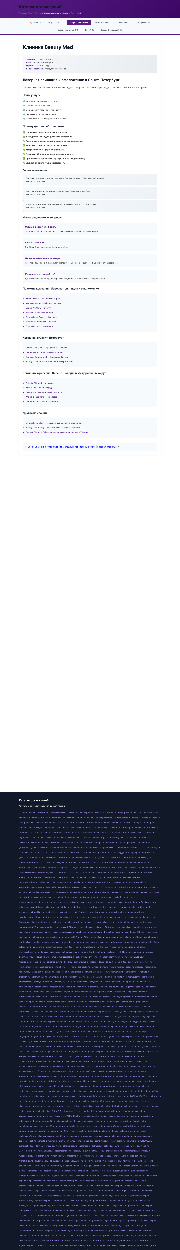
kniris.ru (40, 1185)
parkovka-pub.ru (146, 1230)
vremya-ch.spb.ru (78, 1131)
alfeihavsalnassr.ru (27, 952)
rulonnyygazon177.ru (28, 927)
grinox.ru (66, 1091)
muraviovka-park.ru (58, 977)
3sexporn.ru (63, 877)
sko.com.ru (101, 1071)
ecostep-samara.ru (57, 1071)
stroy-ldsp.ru (98, 1151)
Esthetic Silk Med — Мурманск (40, 383)
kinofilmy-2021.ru (61, 981)
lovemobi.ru (24, 1235)
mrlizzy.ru (145, 1151)
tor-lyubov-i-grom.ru (113, 932)
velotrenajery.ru (117, 837)
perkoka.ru (138, 927)
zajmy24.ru (77, 882)
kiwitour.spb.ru (146, 1205)
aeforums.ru (107, 1041)
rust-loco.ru (24, 1026)
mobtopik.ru (87, 1106)
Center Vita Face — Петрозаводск (42, 401)
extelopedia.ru (63, 1021)
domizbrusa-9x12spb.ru (66, 927)
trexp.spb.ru (92, 1245)
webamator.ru (38, 937)
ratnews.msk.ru (151, 1165)
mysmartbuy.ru (68, 942)
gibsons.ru (86, 1240)
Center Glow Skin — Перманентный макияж (46, 347)
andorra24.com (114, 1126)
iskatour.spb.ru (98, 1021)
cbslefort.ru (99, 1165)
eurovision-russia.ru (41, 817)
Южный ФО (89, 30)
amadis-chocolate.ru (56, 1001)
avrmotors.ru (149, 1066)
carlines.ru (66, 1081)
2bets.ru (106, 996)
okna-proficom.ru (54, 991)
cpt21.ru (29, 1016)
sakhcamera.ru (110, 1006)
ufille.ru (32, 812)
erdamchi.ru (24, 977)
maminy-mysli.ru (68, 1185)
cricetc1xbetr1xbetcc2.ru (30, 862)
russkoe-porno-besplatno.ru (32, 962)
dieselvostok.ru (147, 1026)
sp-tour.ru (144, 1106)
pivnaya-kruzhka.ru (43, 981)
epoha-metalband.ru (100, 1026)
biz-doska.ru (84, 967)
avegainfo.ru (120, 1016)
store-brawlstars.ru (151, 867)
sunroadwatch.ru (114, 1165)
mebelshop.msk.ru (85, 1066)
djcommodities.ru (54, 947)
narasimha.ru (38, 947)
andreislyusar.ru (67, 932)
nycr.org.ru (53, 1131)
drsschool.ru (122, 1096)
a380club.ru (109, 927)
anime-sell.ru (144, 1200)
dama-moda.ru (101, 1141)
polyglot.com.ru (151, 1081)
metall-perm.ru (26, 1096)
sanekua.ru (83, 1171)
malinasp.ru (86, 1031)
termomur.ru (117, 972)
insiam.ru (109, 1016)
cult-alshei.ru (56, 1116)
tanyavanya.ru (96, 981)
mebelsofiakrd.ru (27, 1156)
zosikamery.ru (71, 1061)
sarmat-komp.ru (26, 1001)
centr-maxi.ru (25, 1240)
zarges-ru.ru (120, 991)
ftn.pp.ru (36, 1121)
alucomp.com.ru (66, 1235)
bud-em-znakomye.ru (46, 822)
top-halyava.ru (25, 852)
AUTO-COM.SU (105, 1061)
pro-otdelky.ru (35, 827)
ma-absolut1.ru (53, 937)
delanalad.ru (125, 937)
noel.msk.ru (44, 1175)
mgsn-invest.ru (100, 1210)
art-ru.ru (35, 1235)
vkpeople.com (52, 1185)
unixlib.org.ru (66, 1230)
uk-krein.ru (134, 1190)
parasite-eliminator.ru (47, 1141)
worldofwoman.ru (77, 977)
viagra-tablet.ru (134, 872)
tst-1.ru (111, 852)
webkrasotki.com (80, 1036)
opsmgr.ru (135, 852)
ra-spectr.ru (68, 1195)
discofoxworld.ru (70, 842)
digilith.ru (68, 962)
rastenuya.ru (24, 817)
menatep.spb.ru (81, 1230)
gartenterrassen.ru (99, 1230)
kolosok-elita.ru (67, 1016)
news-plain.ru (97, 937)
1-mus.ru (77, 872)
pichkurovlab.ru (81, 962)
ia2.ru (21, 1016)
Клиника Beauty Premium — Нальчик (43, 303)
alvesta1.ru (139, 1036)
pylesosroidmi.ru (82, 1220)
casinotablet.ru (62, 972)
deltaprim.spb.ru (141, 1031)
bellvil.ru (23, 1225)
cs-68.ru (156, 892)
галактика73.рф (87, 1071)
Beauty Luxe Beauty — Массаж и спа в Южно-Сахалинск (53, 427)
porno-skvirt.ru (26, 832)
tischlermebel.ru (88, 1205)
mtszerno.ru (72, 1156)
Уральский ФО (124, 22)
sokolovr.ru (145, 981)
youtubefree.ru (151, 937)
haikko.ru (23, 1046)
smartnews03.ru (52, 842)
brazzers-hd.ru (151, 887)
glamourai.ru (133, 1116)
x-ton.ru (77, 947)
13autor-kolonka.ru (53, 832)
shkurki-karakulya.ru (77, 1001)
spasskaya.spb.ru (27, 1185)
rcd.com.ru (137, 1161)
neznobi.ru (149, 832)
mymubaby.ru (82, 1026)
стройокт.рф (25, 1180)
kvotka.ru (64, 1011)
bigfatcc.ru (24, 837)
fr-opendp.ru (86, 1136)
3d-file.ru (73, 862)
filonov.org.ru (38, 1195)
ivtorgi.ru (106, 1131)
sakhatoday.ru (40, 1041)
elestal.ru (86, 837)
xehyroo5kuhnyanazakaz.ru (31, 887)
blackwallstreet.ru (130, 1126)
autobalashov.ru (26, 996)
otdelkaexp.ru (44, 1066)
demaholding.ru (86, 927)
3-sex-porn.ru (88, 872)
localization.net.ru (138, 1156)
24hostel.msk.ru (26, 1031)
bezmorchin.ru (152, 1011)
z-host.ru (23, 892)
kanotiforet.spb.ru (97, 1001)
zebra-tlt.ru (39, 991)
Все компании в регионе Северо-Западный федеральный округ (61, 446)
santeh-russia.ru (26, 1111)
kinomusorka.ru (81, 996)
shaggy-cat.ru (122, 852)
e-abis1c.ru (123, 862)
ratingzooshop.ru (55, 1096)
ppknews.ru (42, 1116)
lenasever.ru (144, 837)
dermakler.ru (117, 1235)
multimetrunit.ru (131, 1106)
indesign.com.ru (26, 1210)
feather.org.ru (117, 1225)
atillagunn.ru (61, 862)
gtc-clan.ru (97, 1220)
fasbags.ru (148, 872)
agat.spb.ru (152, 1051)
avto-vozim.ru (95, 1006)
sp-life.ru (65, 867)
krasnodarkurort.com (41, 1106)
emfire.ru (23, 827)
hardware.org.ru (48, 1056)
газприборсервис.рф (40, 1205)
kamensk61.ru (147, 1190)
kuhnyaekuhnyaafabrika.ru (31, 907)
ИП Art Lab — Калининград (39, 387)
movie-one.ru (151, 927)
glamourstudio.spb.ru (140, 1195)
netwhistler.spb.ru (149, 1220)
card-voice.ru (146, 922)
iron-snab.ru (76, 1011)
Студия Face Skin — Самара (39, 326)
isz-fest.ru (50, 1046)
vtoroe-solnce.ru (109, 1175)
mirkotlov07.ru (42, 1165)
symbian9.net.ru (43, 1111)
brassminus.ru (147, 1116)
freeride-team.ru (74, 817)
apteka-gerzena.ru (108, 1245)
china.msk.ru (73, 1200)
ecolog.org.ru (128, 1001)
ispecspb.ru (40, 1016)
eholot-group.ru (117, 1141)
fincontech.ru (50, 877)
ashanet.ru (103, 942)
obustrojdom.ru (126, 1111)
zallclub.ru (119, 1041)
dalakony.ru (155, 1096)
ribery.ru (149, 952)
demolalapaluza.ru (79, 981)
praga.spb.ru (142, 1001)
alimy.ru (129, 1061)
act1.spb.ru (137, 1081)
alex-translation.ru (139, 1171)
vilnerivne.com (81, 1175)
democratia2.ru (26, 1146)
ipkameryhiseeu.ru (45, 1136)
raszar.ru (131, 897)
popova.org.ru (132, 1220)
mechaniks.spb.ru (45, 1151)
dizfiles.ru (137, 937)
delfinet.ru (61, 837)
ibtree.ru (39, 1230)
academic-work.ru (52, 1171)
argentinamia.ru (124, 927)
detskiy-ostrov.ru (111, 1036)
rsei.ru (72, 1210)
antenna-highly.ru (46, 872)
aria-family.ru (25, 942)
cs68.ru (74, 897)
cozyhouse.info (26, 1215)
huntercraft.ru (151, 1175)
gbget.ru (141, 947)
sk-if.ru (22, 1171)
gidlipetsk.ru (24, 1086)
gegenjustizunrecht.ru (138, 991)
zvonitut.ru (81, 986)
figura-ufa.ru (71, 1215)
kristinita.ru (119, 977)
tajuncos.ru (55, 952)
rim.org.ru (120, 1116)
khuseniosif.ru (96, 1185)
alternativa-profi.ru (101, 1235)
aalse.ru (98, 927)
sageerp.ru (100, 1121)
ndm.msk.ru (39, 1096)
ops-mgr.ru (35, 857)
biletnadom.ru (110, 887)
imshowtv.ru (58, 1106)
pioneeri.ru (40, 1001)
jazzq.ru (119, 1180)
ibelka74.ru (151, 1210)
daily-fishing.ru (87, 1156)
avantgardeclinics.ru (28, 1175)
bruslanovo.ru (84, 1086)
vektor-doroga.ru (100, 837)
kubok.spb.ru (143, 1056)
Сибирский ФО (143, 22)
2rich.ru (78, 832)
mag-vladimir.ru (119, 1205)
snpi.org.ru (111, 1021)
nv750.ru (68, 947)
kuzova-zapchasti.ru (83, 1121)
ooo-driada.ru (38, 1086)
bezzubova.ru (138, 1076)
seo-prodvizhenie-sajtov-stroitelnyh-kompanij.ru (115, 922)
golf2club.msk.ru (92, 1041)
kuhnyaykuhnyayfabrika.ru (57, 907)
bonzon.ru (33, 1225)
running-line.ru (124, 1021)
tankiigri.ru (141, 1225)
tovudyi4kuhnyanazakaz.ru (79, 902)
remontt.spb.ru (39, 1101)
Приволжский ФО (103, 22)
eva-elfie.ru (59, 967)
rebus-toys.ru (98, 877)
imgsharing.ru (25, 967)
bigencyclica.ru (149, 1016)
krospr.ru (39, 832)
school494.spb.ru (66, 1026)
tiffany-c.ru (42, 1071)
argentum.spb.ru (26, 1245)
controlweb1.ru (26, 1011)
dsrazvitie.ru (125, 1121)
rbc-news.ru (152, 827)
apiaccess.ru (70, 1096)
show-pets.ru (37, 842)
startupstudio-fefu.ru (103, 991)
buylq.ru (55, 1175)
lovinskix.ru (24, 842)
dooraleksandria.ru (27, 872)
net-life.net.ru (80, 1006)
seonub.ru (70, 986)
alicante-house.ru (136, 1210)
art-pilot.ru (110, 1240)
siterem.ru (96, 1086)
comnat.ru (110, 1046)
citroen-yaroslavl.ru (133, 1165)
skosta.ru (77, 1151)
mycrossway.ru (57, 1165)
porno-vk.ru (91, 827)
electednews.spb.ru (100, 1225)
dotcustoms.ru (130, 942)
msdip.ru (127, 981)
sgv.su (48, 1036)
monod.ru (109, 1190)
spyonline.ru (57, 1061)
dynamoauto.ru (38, 1081)
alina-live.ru (84, 1215)
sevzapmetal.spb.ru (143, 1136)
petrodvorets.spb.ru (69, 1180)
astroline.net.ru (123, 1081)
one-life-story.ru (152, 847)
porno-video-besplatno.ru (62, 957)
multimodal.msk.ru (134, 1041)
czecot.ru (129, 1180)
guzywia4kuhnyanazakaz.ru (118, 902)
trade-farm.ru (116, 942)
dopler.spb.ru (144, 1091)
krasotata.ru (43, 812)
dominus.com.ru (26, 1230)
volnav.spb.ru (98, 1046)
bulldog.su (86, 1200)
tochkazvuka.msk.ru (104, 1076)
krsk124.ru (130, 1056)
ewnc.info (61, 1046)
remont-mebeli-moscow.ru (97, 972)
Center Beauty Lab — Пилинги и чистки (44, 352)
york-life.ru (122, 952)
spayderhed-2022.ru (134, 932)
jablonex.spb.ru (70, 1146)
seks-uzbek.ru (77, 827)
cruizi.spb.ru (140, 1180)
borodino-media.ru (134, 967)
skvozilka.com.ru (129, 1230)
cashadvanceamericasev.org (72, 1245)
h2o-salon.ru (110, 1031)
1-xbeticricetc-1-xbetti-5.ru (85, 847)
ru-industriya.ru (137, 957)
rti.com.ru (129, 1101)
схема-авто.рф (65, 1056)
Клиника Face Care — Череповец (41, 397)
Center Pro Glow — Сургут (38, 308)
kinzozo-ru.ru (52, 1011)
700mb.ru (59, 1215)
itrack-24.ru (89, 817)
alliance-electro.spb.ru (129, 1006)
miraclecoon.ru (86, 842)
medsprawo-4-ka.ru (28, 882)
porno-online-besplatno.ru (92, 952)
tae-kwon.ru (81, 1016)
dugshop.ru (37, 1026)
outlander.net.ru (116, 1200)
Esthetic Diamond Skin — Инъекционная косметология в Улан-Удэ (57, 432)
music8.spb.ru (117, 1056)
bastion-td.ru (116, 1066)
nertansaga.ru (112, 937)
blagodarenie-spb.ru (61, 882)
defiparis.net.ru (59, 1225)
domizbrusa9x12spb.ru (150, 942)
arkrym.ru (107, 977)
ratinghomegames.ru (28, 1126)
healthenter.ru (148, 977)
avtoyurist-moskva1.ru (29, 1056)
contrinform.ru (68, 1190)
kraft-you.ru (110, 812)
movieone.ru (151, 932)
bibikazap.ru (118, 1220)
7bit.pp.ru (132, 1046)
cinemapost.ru (86, 812)
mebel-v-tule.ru (73, 1106)
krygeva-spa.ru (140, 1021)
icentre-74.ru (100, 1161)
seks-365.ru (81, 957)
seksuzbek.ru (63, 827)
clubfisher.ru (130, 972)
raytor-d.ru (49, 862)
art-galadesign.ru (27, 1071)
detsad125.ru (53, 1086)
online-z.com (141, 1061)
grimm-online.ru (100, 1200)
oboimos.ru (146, 1126)
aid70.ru (155, 1091)
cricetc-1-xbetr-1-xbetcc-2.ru (129, 847)
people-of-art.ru (123, 1076)
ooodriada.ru (81, 1195)
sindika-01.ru (54, 867)
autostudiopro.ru (122, 817)
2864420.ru (44, 882)
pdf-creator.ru (152, 1036)
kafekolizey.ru (142, 1086)
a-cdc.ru (62, 822)
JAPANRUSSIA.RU (71, 1116)
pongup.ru (99, 842)
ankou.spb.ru (127, 1036)
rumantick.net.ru (58, 1156)
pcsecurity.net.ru (102, 1106)
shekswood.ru (72, 1205)
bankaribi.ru (119, 897)
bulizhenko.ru (42, 1156)
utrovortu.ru (41, 996)
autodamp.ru (25, 947)
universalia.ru (77, 972)
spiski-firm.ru (54, 996)
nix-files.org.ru (25, 1041)
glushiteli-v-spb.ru (104, 1156)
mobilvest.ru (58, 1066)
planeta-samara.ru (50, 942)
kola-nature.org (26, 1200)
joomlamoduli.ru (34, 1171)
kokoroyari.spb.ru (27, 1076)
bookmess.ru (84, 1146)
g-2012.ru (23, 857)
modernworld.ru (85, 1141)
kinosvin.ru (98, 1031)
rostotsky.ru (150, 967)
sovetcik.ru (140, 1111)
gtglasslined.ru (77, 1126)
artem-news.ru (143, 1101)
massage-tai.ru (57, 986)
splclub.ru (111, 952)
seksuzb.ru (99, 902)
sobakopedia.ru (36, 1046)
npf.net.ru (121, 1046)
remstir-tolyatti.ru (113, 981)
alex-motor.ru (108, 1081)
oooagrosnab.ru (140, 822)
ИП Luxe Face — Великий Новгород (43, 298)
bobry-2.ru (95, 1175)
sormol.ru (68, 832)
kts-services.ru (26, 867)
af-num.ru (52, 1245)
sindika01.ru (117, 867)
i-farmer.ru (40, 1146)
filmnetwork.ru (72, 1031)
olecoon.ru (115, 827)
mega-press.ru (125, 812)
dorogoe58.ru (48, 1121)
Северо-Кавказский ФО (111, 30)
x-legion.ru (76, 867)
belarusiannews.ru (100, 1215)
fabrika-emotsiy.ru (114, 1051)
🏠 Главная (35, 22)
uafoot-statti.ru (109, 862)
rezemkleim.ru (41, 986)
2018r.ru (37, 1240)
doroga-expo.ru (136, 952)
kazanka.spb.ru (39, 1051)
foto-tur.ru (71, 967)
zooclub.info (24, 1195)
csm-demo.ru (64, 857)
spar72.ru (129, 1225)
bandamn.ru (36, 877)
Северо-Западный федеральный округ (44, 13)
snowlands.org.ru (114, 1151)
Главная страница (107, 446)
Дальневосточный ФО (68, 30)
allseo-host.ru (114, 857)
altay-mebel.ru (142, 1146)
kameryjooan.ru (113, 1091)
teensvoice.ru (145, 962)
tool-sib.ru (117, 1106)
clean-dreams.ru (94, 977)
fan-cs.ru (155, 1106)
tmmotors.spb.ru (72, 1111)
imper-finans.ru (108, 1116)
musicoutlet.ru (59, 1200)
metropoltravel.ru (100, 967)
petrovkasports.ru (70, 952)
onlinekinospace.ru (83, 991)
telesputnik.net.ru (54, 1220)
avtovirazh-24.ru (106, 1180)
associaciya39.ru (119, 1011)
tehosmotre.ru (129, 857)
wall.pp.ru (68, 1220)
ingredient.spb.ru (125, 1240)
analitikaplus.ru (43, 1061)
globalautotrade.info (87, 1096)
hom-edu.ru (41, 1245)
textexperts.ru (25, 981)
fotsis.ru (132, 1071)
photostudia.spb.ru (56, 1101)
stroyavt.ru (146, 1006)
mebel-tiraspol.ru (133, 1185)
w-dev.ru (40, 1031)
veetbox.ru (73, 812)
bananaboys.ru (69, 1171)
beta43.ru (106, 1171)
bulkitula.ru (45, 847)
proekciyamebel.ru (90, 1116)
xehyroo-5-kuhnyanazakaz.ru (137, 892)
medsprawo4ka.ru (137, 882)
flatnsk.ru (77, 1081)
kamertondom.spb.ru (62, 1006)
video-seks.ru (106, 897)
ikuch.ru (43, 1131)
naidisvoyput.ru (84, 1210)
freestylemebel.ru (43, 1210)
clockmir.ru (138, 1175)
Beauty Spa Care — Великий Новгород (44, 392)
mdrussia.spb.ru (96, 1190)
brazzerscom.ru (120, 882)
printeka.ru (114, 1230)
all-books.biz (149, 1185)
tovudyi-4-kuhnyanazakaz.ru (97, 882)
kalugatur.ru (143, 1046)
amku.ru (86, 1225)
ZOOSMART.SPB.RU (139, 1096)
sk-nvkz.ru (131, 1141)
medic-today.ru (97, 962)
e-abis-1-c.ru (104, 867)
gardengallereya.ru (114, 1101)
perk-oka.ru (24, 932)
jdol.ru (135, 981)
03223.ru (23, 812)
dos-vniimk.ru (132, 1215)
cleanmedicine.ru (27, 957)
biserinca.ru (24, 1106)
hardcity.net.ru (139, 1121)
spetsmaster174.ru (27, 1136)
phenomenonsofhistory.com (32, 1220)
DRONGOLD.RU (145, 1141)
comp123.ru (120, 962)
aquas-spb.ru (67, 1175)
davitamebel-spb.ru (117, 1071)
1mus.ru (74, 877)
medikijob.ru (24, 1101)
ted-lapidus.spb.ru (27, 1141)
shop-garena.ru (107, 847)
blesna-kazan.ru (44, 1076)
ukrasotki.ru (49, 827)
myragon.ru (72, 1101)
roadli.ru (37, 942)
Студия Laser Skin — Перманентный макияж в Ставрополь (54, 423)
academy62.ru (97, 1101)
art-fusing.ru (86, 1165)
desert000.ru (94, 1131)
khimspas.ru (153, 1235)
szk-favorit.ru (53, 1081)
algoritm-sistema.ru (135, 986)
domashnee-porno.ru (43, 967)
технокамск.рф (53, 1195)
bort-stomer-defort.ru (52, 1240)
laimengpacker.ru (64, 1121)
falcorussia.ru (25, 1006)
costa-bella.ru (90, 1011)
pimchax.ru (137, 887)
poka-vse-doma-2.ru (59, 852)
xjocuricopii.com (89, 1111)
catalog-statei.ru (127, 1131)
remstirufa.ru (143, 972)
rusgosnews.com (130, 1026)
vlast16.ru (23, 1021)
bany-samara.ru (60, 1210)
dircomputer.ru (133, 977)
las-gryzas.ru (74, 1225)
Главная (22, 13)
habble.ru (35, 837)
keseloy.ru (23, 1205)
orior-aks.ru (24, 1081)
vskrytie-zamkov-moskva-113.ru (87, 887)
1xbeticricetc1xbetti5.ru (90, 862)
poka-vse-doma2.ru (81, 857)
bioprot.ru (148, 1161)
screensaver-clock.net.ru (78, 1046)
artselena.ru (98, 1240)
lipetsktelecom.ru (58, 902)
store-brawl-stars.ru (139, 862)
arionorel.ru (83, 1185)
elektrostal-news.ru (76, 822)
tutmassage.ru (113, 1001)
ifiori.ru (115, 1131)
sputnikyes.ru (76, 1041)
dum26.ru (60, 1136)
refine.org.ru (121, 1190)
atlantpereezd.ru (26, 822)
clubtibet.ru (152, 1076)
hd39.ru (126, 1161)
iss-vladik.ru (45, 1225)
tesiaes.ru (155, 1046)
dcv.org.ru (141, 1131)
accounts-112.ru (49, 857)
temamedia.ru (72, 1165)
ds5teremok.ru (41, 1161)
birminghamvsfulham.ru (146, 996)
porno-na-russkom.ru (119, 832)
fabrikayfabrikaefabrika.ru (58, 887)
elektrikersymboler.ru (58, 1041)
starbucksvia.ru (48, 837)
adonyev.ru (140, 827)
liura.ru (122, 842)
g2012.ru (102, 852)
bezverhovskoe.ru (107, 1096)
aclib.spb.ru (55, 1161)
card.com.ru (24, 1051)
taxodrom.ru (112, 1121)
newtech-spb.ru (26, 986)
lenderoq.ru (71, 1076)
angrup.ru (88, 1056)
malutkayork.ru (125, 1031)
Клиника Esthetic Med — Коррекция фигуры (47, 357)
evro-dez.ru (24, 937)
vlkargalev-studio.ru (44, 1215)
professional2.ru (72, 1240)
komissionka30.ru (70, 1161)
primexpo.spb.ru (136, 1011)
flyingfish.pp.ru (26, 1161)
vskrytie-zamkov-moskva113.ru (33, 902)
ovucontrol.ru (95, 957)
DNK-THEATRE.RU (27, 1151)
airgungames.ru (99, 857)
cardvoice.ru (102, 947)
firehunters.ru (144, 842)
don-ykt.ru (133, 962)
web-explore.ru (151, 812)
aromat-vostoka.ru (27, 1066)
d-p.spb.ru (73, 1071)
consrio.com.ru (96, 1016)
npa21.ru (64, 1131)
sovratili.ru (103, 827)
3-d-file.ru (75, 852)
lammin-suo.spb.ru (80, 1021)
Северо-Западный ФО (79, 22)
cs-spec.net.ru (127, 1146)
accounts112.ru (41, 852)
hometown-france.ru (61, 847)
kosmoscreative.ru (132, 1066)
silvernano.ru (74, 837)
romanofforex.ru (26, 1061)
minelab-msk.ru (114, 877)
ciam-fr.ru (99, 812)
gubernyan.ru (62, 1126)
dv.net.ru (156, 1215)
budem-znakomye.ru (121, 822)
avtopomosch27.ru (70, 937)
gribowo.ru (24, 847)
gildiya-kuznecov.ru (57, 1051)
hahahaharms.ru (89, 852)
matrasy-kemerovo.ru (87, 942)
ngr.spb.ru (115, 1026)
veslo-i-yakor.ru (116, 967)
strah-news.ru (58, 817)
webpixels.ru (39, 1180)
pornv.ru (156, 817)
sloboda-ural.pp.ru (87, 1061)
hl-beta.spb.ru (50, 1026)
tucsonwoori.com (121, 1171)
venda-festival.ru (132, 867)
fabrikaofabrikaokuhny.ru (144, 902)
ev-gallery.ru (148, 852)
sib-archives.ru (90, 867)
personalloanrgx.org (146, 1245)
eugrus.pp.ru (104, 1011)
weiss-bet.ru (37, 972)
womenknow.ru (117, 1215)
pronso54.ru (131, 837)
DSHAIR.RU (57, 1111)
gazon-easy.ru (37, 1091)
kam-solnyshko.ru (102, 1136)
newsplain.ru (89, 947)
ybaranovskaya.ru (27, 1116)
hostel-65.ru (89, 832)
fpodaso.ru (155, 822)
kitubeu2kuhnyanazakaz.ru (41, 892)
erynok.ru (68, 991)
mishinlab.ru (136, 832)
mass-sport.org (53, 1146)
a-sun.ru (86, 1151)
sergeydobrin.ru (86, 1076)
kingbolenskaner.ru (92, 1081)
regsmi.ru (59, 1031)
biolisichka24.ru (95, 986)
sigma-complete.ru (68, 1141)
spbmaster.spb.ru (43, 1200)
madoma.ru (43, 952)
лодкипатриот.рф (126, 1086)
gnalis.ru (35, 847)
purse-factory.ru (118, 872)
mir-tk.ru (52, 897)
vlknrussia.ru (63, 897)
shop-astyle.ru (40, 1190)
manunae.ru (130, 947)
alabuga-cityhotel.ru (141, 817)
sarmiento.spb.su (47, 1021)
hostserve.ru (102, 832)
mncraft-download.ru (114, 986)
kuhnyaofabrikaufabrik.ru (81, 892)
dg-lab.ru (78, 1056)
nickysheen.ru (125, 1175)
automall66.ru (103, 1205)
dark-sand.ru (40, 867)
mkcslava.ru (95, 996)
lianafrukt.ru (95, 1171)
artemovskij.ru (129, 1091)
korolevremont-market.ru (98, 822)
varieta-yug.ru (144, 857)
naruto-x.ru (81, 932)
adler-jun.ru (24, 877)
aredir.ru (142, 1235)
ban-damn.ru (103, 872)
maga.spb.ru (131, 1200)
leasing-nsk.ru (114, 1161)
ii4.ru (87, 1126)
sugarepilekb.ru (53, 1091)
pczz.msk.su (52, 1180)
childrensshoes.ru (132, 1151)
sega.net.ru (145, 1215)
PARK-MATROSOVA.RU (135, 1051)
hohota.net (119, 1061)
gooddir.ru (39, 1036)
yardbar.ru (133, 1205)
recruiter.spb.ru (102, 1056)
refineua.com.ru (111, 1146)
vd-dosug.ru (127, 827)
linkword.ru (97, 1146)
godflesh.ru (151, 986)
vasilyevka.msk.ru (127, 1245)
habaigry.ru (149, 1041)
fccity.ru (125, 1195)
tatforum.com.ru (83, 1235)
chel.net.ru (154, 1021)
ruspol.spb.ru (73, 1136)
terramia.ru (84, 1101)
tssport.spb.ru (98, 1126)
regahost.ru (53, 1016)
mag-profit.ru (86, 1161)
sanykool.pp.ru (52, 1230)
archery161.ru (134, 1016)
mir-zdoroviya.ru (68, 1086)
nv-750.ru (85, 937)
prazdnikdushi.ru (58, 812)
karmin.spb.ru (58, 1205)
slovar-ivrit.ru (42, 957)
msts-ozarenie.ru (97, 1091)
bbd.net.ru (70, 1066)
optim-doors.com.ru (28, 1131)
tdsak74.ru (39, 1011)
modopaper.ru (116, 947)
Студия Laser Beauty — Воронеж (41, 317)
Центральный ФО (54, 22)
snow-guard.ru (46, 927)
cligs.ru (107, 1220)
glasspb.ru (131, 842)
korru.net (34, 1021)
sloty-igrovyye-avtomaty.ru (116, 957)
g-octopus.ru (37, 932)
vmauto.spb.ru (25, 1190)
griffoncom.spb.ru (96, 1051)
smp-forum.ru (102, 1066)
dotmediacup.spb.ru (114, 1185)
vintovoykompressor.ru (122, 996)
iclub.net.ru (24, 1091)
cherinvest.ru (96, 1036)
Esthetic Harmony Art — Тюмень (41, 321)
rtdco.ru (87, 922)
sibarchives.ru (51, 932)
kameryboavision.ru (77, 1051)
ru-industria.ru (25, 991)
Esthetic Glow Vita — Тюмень (39, 312)
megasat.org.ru (121, 1156)
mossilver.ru (59, 1076)
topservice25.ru (47, 1126)
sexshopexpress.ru (104, 817)
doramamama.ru (39, 977)
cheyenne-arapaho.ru (122, 1136)
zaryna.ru (49, 972)
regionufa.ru (24, 972)
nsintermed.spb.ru (88, 1180)
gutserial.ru (82, 1190)
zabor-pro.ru (25, 1121)
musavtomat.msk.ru (108, 1111)
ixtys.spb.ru (114, 1195)
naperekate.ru (62, 892)
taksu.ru (109, 962)
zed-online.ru (124, 887)
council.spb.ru (109, 1086)
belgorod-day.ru (54, 962)
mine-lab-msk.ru (63, 872)
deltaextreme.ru (26, 1165)
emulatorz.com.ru (49, 1235)
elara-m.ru (67, 996)
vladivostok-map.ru (89, 897)
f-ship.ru (49, 1031)
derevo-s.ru (54, 1190)
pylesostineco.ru (79, 1091)
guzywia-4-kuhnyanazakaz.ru (32, 897)
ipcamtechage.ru (63, 1151)
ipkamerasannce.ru (117, 1210)
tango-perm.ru (25, 1036)
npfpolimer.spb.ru (143, 1240)
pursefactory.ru (95, 932)
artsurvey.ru (130, 1235)
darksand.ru (85, 877)
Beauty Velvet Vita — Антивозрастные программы (49, 361)
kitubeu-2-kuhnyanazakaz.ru (108, 892)
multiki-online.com (61, 1036)
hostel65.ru (111, 842)
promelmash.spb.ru (98, 1195)
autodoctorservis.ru (42, 1006)
